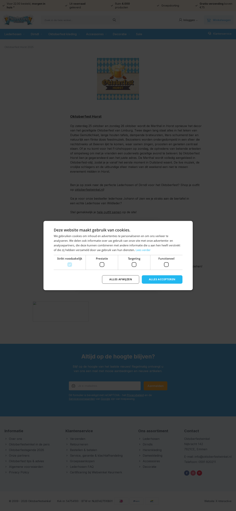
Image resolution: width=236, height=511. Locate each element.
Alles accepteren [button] (162, 279)
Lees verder (143, 250)
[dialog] (118, 255)
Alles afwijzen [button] (120, 279)
